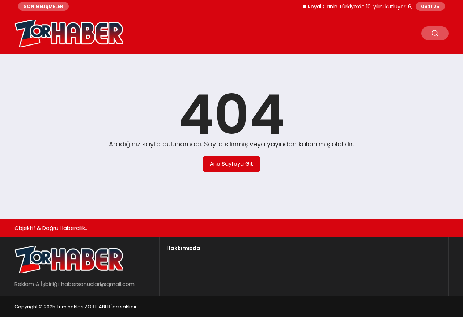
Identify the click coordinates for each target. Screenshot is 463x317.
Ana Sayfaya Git (231, 163)
